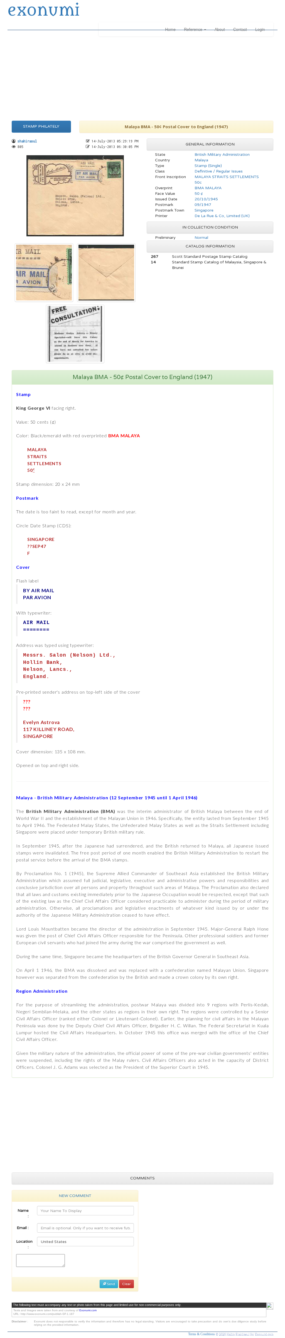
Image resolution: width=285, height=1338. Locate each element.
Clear (126, 1284)
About (220, 29)
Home (170, 29)
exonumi (43, 10)
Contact (240, 29)
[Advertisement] (142, 77)
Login (260, 29)
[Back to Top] (269, 1306)
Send (110, 1284)
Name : (23, 1213)
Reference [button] (193, 29)
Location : (24, 1244)
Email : (23, 1227)
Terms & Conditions (202, 1334)
